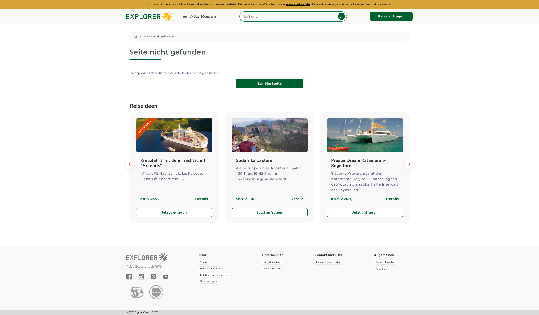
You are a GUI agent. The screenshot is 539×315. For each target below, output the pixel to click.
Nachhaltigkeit (272, 268)
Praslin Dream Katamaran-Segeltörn (358, 163)
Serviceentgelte (208, 281)
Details (201, 199)
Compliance (382, 269)
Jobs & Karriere (272, 262)
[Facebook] (129, 276)
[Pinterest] (153, 276)
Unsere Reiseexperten (328, 262)
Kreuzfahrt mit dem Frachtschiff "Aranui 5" (172, 163)
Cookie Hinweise (384, 262)
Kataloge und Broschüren (214, 275)
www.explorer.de (298, 4)
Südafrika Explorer (255, 160)
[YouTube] (165, 277)
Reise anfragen (391, 16)
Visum (203, 262)
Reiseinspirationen (210, 268)
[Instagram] (141, 276)
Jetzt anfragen (174, 212)
